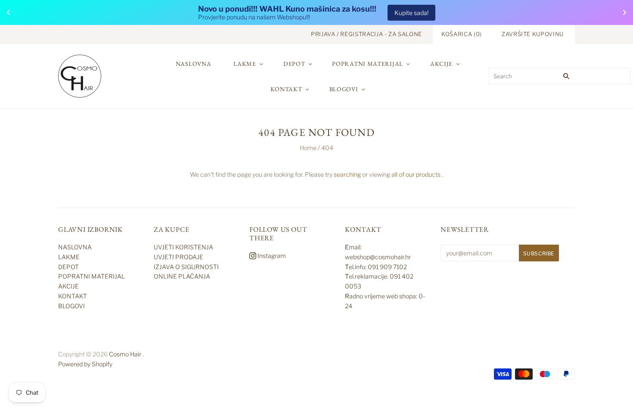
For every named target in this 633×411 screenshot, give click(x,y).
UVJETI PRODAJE (178, 257)
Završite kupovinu (533, 34)
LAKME (244, 63)
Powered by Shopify (85, 364)
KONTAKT (286, 89)
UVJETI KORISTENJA (183, 247)
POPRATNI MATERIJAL (367, 63)
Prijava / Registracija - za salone (366, 34)
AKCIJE (441, 63)
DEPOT (294, 63)
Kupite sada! (411, 12)
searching (347, 174)
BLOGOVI (343, 89)
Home (308, 147)
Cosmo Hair (125, 354)
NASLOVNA (193, 63)
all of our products (416, 174)
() (461, 34)
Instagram (271, 255)
